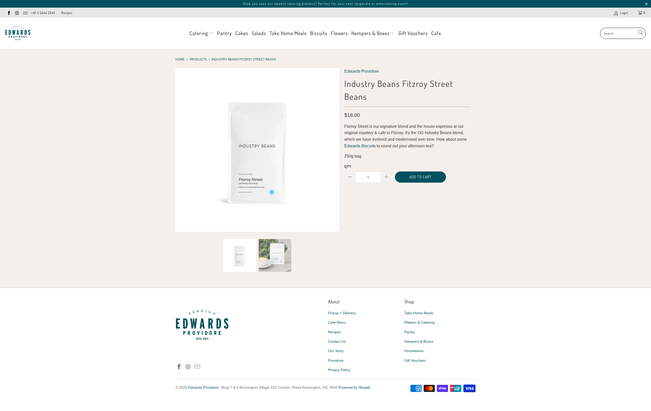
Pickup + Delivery (342, 313)
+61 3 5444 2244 (43, 13)
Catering (199, 33)
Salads (259, 33)
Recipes (66, 13)
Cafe (436, 33)
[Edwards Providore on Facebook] (8, 12)
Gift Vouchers (413, 33)
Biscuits (318, 33)
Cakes (241, 33)
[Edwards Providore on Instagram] (16, 12)
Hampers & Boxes (371, 33)
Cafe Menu (337, 322)
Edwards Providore (361, 71)
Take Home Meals (288, 33)
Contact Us (337, 341)
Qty (347, 166)
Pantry (224, 33)
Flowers (339, 33)
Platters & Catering (419, 322)
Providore (336, 360)
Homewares (414, 351)
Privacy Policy (339, 370)
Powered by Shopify (354, 387)
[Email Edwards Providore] (25, 12)
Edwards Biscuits (360, 146)
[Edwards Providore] (18, 33)
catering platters (301, 4)
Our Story (336, 351)
